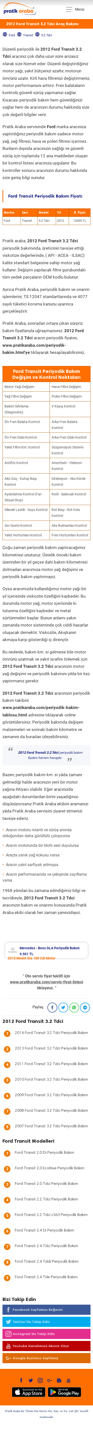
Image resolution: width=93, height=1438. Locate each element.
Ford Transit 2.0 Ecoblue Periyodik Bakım (49, 1168)
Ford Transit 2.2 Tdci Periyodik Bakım (46, 1199)
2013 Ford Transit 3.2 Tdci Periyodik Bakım (51, 1049)
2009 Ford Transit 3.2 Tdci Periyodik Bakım (51, 1095)
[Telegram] (85, 1008)
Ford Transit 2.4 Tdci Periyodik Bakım (46, 1246)
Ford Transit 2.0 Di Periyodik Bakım (44, 1153)
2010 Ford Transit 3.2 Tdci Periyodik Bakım (51, 1080)
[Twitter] (63, 1008)
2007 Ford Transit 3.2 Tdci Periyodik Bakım (51, 1126)
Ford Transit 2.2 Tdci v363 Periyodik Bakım (51, 1215)
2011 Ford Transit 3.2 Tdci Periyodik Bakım (51, 1064)
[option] (46, 950)
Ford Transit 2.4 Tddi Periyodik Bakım (47, 1262)
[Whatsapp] (74, 1008)
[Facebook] (52, 1008)
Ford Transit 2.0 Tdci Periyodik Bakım (46, 1184)
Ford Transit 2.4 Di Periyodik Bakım (44, 1231)
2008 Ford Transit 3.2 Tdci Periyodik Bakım (51, 1111)
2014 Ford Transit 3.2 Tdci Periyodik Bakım (51, 1033)
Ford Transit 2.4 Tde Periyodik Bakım (46, 1277)
